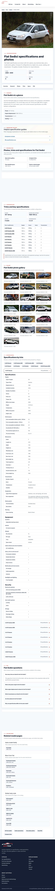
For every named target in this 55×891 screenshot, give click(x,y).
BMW (30, 863)
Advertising (4, 865)
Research (12, 86)
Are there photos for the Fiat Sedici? (13, 698)
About (3, 875)
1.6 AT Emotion (8, 242)
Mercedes (31, 861)
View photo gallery (30, 830)
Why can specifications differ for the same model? (16, 703)
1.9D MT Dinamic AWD (10, 250)
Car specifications (6, 859)
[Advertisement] (27, 187)
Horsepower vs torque (27, 136)
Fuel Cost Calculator (7, 861)
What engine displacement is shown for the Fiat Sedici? (18, 689)
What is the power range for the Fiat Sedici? (15, 684)
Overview (5, 86)
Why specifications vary (27, 139)
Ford (30, 865)
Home (3, 9)
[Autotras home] (7, 845)
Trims (24, 86)
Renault (30, 867)
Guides (3, 877)
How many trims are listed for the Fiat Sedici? (15, 674)
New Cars (38, 4)
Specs (29, 86)
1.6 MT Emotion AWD (9, 231)
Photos (18, 86)
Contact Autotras (6, 863)
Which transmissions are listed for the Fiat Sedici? (16, 694)
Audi (30, 859)
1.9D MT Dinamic (8, 247)
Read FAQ (40, 830)
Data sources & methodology (9, 879)
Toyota (30, 869)
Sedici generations (19, 830)
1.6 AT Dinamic (8, 236)
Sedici (10, 9)
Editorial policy (5, 881)
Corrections (5, 883)
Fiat (7, 9)
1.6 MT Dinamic (8, 228)
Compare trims (8, 834)
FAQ (34, 86)
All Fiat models (8, 830)
